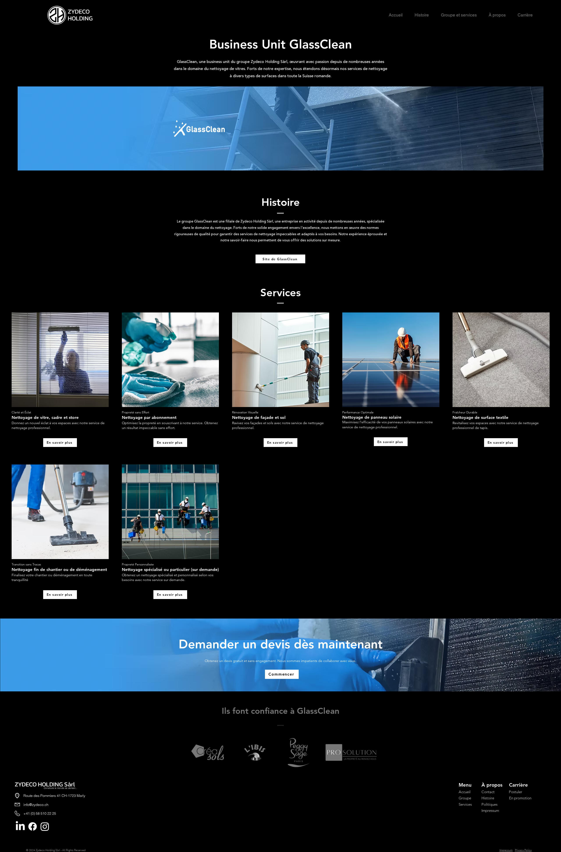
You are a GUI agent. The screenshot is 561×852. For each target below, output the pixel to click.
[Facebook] (32, 826)
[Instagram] (44, 826)
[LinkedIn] (20, 826)
